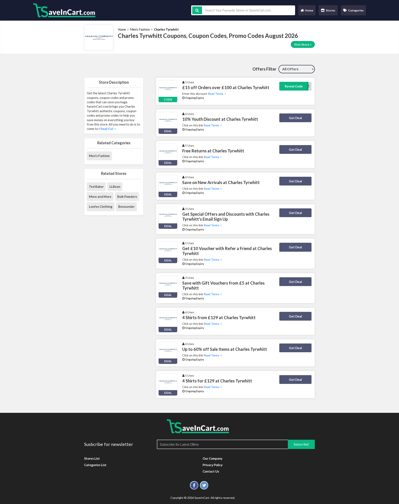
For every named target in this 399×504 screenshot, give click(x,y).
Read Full (107, 129)
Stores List (92, 458)
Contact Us (211, 471)
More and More (100, 196)
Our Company (212, 458)
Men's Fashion (140, 29)
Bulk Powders (127, 196)
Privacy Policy (213, 465)
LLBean (115, 186)
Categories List (95, 465)
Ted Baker (96, 186)
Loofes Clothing (100, 206)
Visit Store (302, 44)
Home (306, 11)
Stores (330, 10)
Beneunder (126, 206)
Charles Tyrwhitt (166, 29)
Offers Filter (264, 68)
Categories (356, 10)
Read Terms (216, 93)
